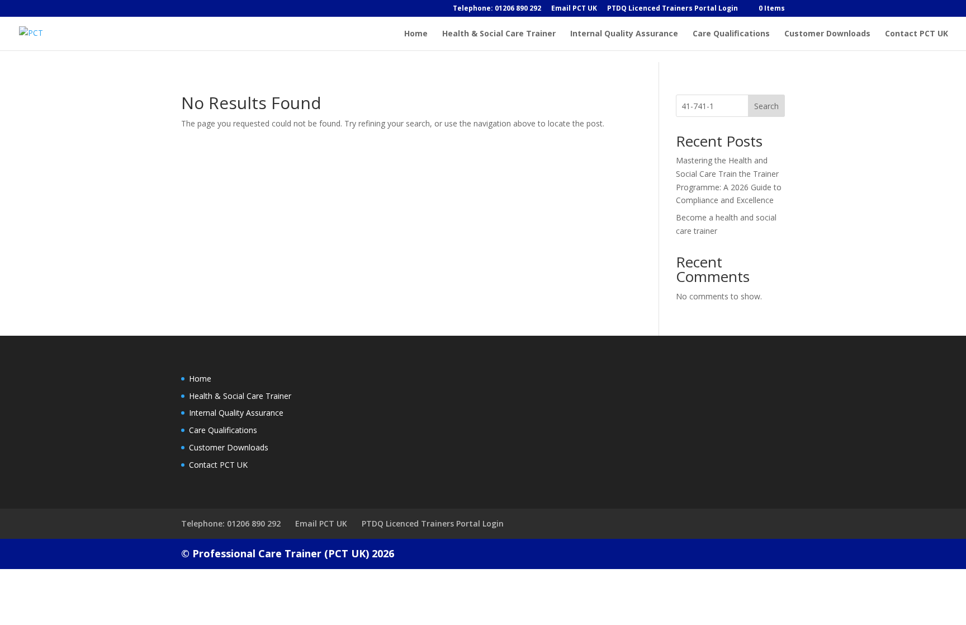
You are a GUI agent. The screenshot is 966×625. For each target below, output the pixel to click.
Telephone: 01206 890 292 (497, 9)
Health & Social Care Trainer (499, 34)
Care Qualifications (731, 34)
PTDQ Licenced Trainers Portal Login (672, 9)
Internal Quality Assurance (624, 34)
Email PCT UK (574, 9)
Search (766, 106)
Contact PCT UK (916, 34)
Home (416, 34)
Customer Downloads (827, 34)
